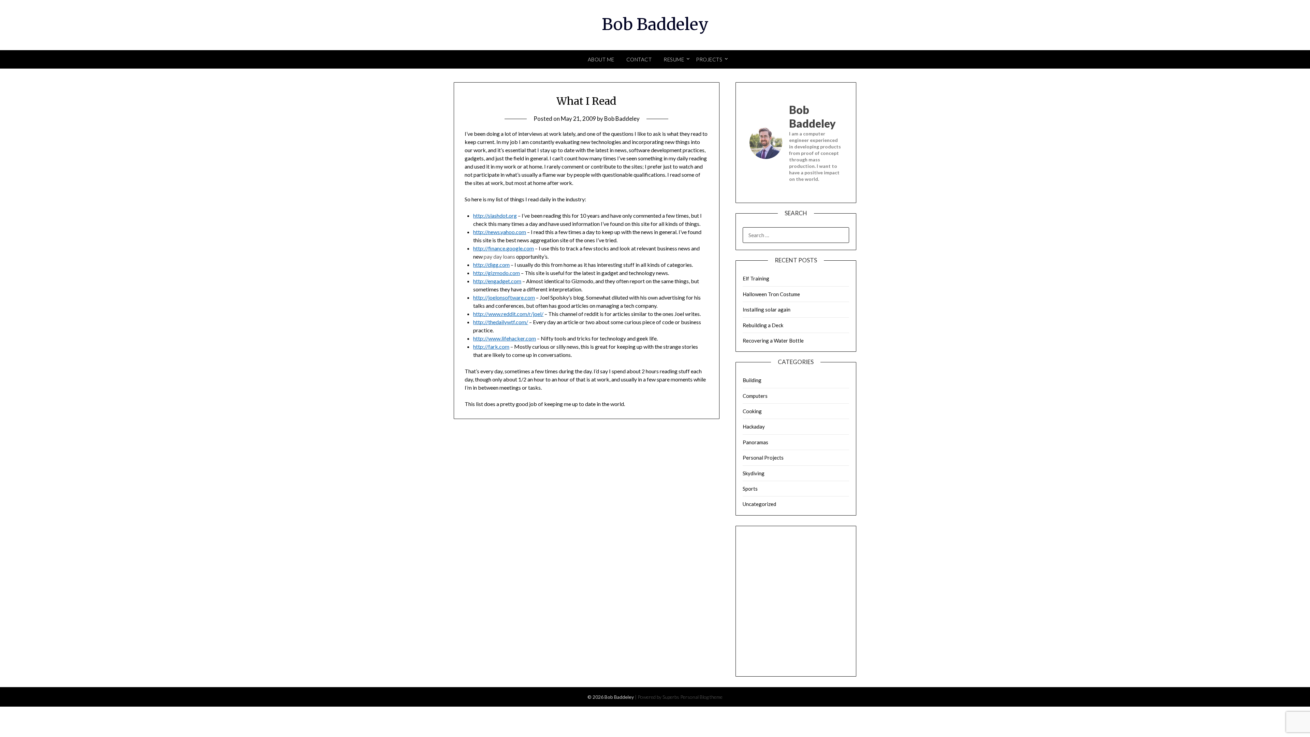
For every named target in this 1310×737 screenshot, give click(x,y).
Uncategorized (759, 504)
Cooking (752, 411)
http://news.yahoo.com (499, 232)
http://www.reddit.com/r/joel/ (508, 313)
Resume (674, 59)
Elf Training (756, 278)
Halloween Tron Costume (771, 294)
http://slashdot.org (495, 215)
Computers (755, 396)
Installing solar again (766, 309)
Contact (639, 59)
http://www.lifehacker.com (504, 338)
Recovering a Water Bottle (773, 340)
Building (752, 380)
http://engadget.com (497, 281)
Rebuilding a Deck (763, 325)
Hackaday (754, 426)
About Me (601, 59)
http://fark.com (491, 346)
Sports (750, 489)
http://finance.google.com (503, 248)
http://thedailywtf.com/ (500, 322)
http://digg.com (491, 264)
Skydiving (754, 473)
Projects (709, 59)
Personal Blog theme (701, 697)
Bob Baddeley (655, 24)
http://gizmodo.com (496, 273)
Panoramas (755, 442)
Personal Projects (763, 457)
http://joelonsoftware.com (504, 297)
